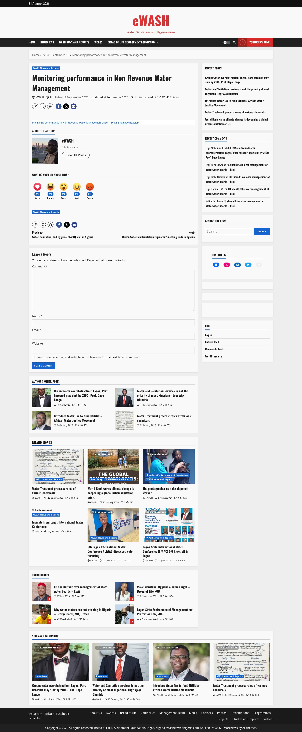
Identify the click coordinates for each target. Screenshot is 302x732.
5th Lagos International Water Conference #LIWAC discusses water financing (111, 551)
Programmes (262, 713)
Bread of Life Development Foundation (131, 42)
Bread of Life (128, 713)
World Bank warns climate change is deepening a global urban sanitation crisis (111, 492)
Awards (111, 713)
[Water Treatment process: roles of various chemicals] (58, 466)
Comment (40, 266)
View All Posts (76, 155)
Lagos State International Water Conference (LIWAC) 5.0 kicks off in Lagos (165, 551)
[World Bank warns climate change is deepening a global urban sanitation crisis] (113, 466)
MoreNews (231, 728)
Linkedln (34, 718)
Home (32, 42)
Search (261, 231)
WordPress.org (213, 356)
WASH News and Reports (74, 42)
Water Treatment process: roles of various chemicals (124, 420)
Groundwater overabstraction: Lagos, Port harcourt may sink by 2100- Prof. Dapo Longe (41, 397)
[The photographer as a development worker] (169, 466)
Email (37, 330)
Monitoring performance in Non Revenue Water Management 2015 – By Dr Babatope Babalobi (85, 122)
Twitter (49, 714)
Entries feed (212, 342)
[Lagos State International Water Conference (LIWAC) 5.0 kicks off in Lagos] (169, 525)
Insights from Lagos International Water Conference (57, 524)
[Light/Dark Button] (226, 42)
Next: (158, 234)
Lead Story (96, 479)
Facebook (62, 714)
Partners (207, 713)
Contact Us (148, 713)
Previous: (62, 234)
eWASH (151, 20)
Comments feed (214, 349)
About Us (96, 713)
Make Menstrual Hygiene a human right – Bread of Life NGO (124, 591)
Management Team (172, 713)
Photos (221, 713)
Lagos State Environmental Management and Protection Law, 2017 (124, 614)
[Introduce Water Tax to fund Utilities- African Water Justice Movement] (181, 662)
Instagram (35, 714)
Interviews (47, 42)
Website (37, 343)
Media (193, 713)
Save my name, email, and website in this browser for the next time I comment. (87, 357)
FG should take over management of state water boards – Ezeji (41, 591)
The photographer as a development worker (165, 490)
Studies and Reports (246, 719)
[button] (234, 42)
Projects (223, 719)
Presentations (240, 713)
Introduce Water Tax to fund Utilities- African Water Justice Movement (41, 420)
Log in (208, 335)
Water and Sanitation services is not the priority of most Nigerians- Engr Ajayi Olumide (124, 397)
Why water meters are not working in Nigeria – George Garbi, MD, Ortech (41, 614)
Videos (98, 42)
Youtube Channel (260, 42)
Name (37, 316)
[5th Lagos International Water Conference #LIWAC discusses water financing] (113, 525)
